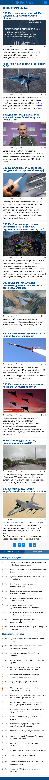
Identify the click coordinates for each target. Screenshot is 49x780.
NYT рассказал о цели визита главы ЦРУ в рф (24, 750)
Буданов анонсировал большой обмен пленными (24, 654)
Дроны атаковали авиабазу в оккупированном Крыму (24, 570)
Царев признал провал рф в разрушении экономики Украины (24, 592)
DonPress (26, 2)
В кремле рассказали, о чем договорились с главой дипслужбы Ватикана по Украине (24, 703)
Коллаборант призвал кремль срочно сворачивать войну (24, 585)
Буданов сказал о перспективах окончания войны (24, 639)
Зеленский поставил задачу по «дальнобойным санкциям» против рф (24, 606)
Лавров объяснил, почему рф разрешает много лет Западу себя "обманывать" (24, 668)
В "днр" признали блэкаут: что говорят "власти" (24, 717)
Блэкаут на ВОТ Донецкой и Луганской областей (24, 770)
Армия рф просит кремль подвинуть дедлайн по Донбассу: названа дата (24, 563)
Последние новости (12, 552)
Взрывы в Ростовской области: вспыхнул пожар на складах (24, 599)
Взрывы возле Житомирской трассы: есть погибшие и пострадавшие (24, 613)
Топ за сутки (37, 552)
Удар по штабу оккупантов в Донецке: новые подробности (24, 577)
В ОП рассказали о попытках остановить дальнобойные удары (24, 646)
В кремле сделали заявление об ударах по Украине (24, 661)
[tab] (12, 552)
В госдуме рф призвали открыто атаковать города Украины (24, 710)
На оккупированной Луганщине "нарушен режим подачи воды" (24, 737)
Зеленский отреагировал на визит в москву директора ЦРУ (24, 620)
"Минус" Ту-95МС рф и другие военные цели (24, 730)
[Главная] (17, 2)
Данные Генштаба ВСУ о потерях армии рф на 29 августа (24, 627)
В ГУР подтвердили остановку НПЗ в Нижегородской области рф (24, 689)
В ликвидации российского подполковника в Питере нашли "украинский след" (24, 696)
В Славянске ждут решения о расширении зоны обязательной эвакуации (24, 724)
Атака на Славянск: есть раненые (24, 756)
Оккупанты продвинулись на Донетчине (24, 682)
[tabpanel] (24, 664)
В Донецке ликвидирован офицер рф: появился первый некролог (24, 675)
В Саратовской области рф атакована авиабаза (24, 744)
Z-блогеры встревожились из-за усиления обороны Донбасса (24, 762)
